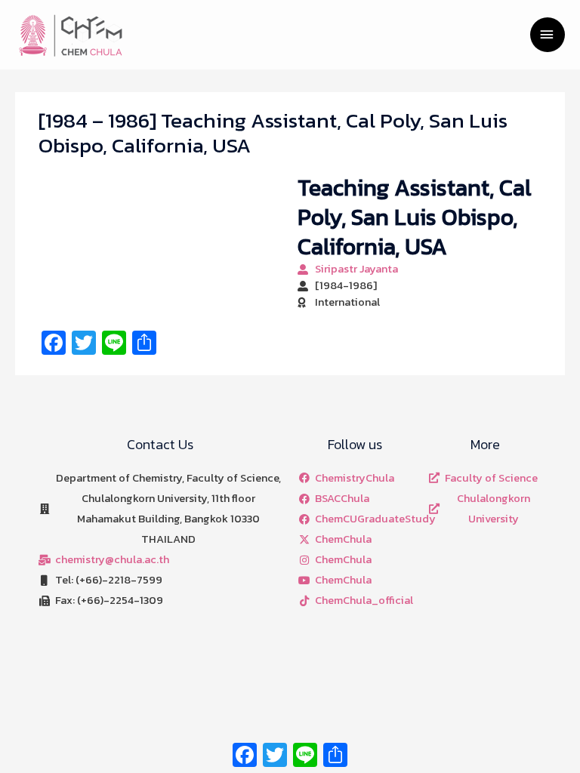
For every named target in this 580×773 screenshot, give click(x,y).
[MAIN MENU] (547, 34)
